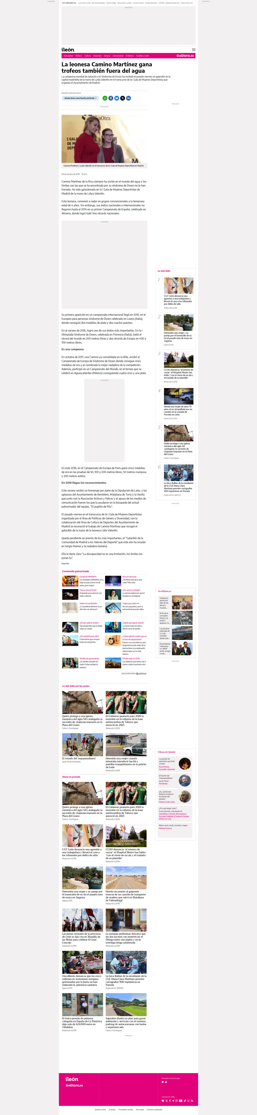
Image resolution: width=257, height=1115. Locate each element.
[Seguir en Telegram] (173, 1100)
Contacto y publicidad (154, 1110)
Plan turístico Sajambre (98, 3)
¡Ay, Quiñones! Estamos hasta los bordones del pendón (166, 795)
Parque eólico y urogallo (124, 3)
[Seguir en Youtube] (180, 1100)
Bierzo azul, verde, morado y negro (173, 825)
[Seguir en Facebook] (170, 1100)
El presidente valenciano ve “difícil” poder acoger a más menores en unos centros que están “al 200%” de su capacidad (165, 649)
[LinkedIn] (128, 98)
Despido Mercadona (151, 3)
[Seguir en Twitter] (166, 1100)
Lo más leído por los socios (75, 686)
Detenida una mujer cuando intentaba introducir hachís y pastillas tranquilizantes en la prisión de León (126, 763)
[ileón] (80, 1079)
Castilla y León (142, 55)
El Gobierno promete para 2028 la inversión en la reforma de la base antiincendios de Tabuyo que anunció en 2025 (125, 720)
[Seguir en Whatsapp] (189, 1100)
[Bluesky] (116, 98)
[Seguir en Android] (163, 1082)
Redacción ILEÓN (113, 728)
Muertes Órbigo (111, 3)
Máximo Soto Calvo (167, 802)
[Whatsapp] (105, 98)
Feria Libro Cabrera (138, 3)
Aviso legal (140, 1110)
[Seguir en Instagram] (176, 1100)
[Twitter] (122, 98)
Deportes (65, 563)
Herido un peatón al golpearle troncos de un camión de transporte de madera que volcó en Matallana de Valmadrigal (126, 896)
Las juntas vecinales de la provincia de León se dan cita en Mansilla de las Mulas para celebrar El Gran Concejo (81, 938)
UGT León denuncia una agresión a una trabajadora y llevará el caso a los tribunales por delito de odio (81, 852)
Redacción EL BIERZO (114, 988)
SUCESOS (161, 3)
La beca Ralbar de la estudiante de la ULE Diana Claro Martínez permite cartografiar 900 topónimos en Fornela (126, 980)
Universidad (118, 55)
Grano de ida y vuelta (84, 3)
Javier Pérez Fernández (71, 762)
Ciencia (107, 55)
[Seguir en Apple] (166, 1082)
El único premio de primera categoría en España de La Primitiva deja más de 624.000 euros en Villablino (82, 1023)
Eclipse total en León (187, 3)
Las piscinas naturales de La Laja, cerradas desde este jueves (165, 633)
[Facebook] (110, 98)
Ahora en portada (71, 776)
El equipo (112, 1110)
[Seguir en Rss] (192, 1100)
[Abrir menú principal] (193, 49)
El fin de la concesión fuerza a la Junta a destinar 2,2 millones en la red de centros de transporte (165, 618)
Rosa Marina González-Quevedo (167, 768)
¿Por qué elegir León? (168, 808)
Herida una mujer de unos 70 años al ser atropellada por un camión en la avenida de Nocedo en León (178, 410)
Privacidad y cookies (125, 1110)
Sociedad (97, 55)
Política (78, 55)
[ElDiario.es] (185, 55)
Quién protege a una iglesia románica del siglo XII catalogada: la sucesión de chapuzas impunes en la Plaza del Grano (82, 720)
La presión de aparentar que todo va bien (167, 761)
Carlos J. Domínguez (70, 728)
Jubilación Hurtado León (172, 3)
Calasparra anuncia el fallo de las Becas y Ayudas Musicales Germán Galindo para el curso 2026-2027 (165, 603)
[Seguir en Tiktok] (185, 1100)
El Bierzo (129, 55)
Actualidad (68, 55)
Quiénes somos (100, 1110)
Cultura (87, 55)
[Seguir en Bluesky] (163, 1100)
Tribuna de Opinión (166, 752)
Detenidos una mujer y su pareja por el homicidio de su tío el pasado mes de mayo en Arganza (82, 894)
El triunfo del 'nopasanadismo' (79, 758)
